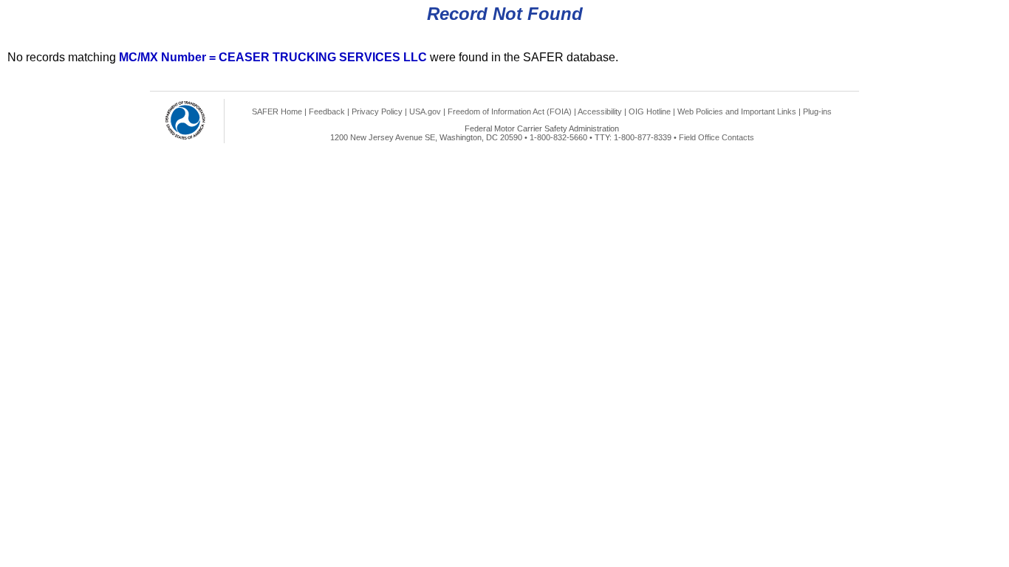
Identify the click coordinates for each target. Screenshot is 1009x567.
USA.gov (425, 111)
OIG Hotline (650, 111)
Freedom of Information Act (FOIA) (510, 111)
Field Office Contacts (716, 137)
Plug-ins (817, 111)
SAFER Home (277, 111)
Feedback (327, 111)
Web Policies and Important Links (736, 111)
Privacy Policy (377, 111)
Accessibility (600, 111)
